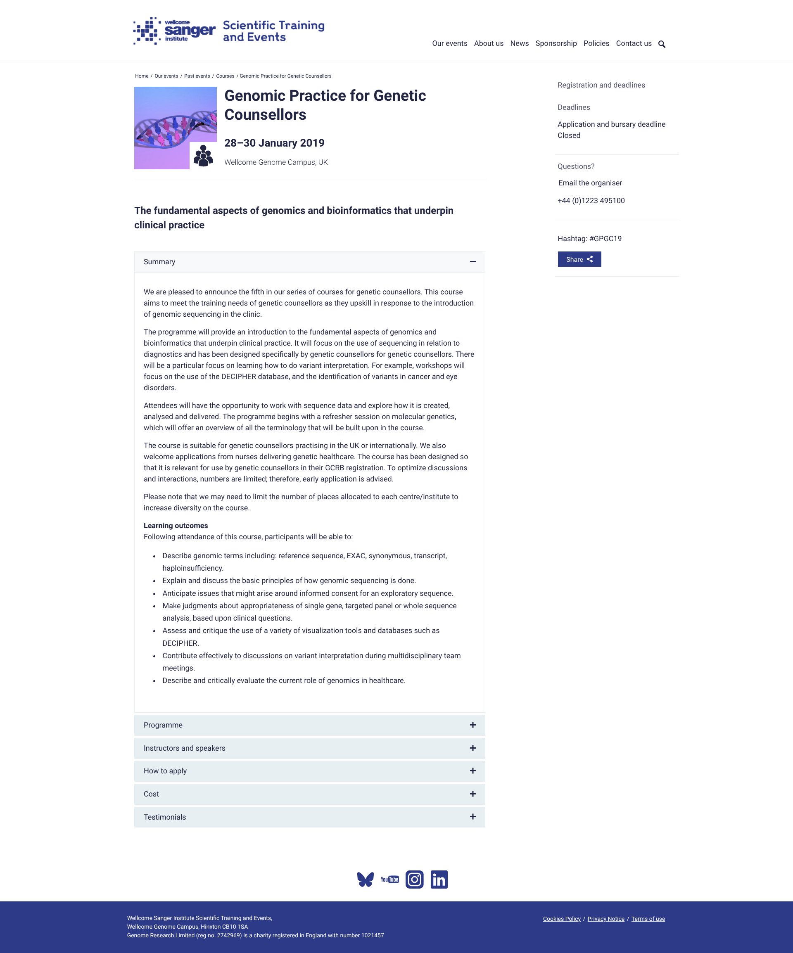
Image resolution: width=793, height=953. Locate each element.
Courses (225, 76)
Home (141, 76)
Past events (197, 76)
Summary (160, 262)
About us (489, 43)
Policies (597, 43)
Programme (163, 725)
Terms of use (648, 919)
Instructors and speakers (185, 748)
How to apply (165, 771)
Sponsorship (556, 43)
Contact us (634, 43)
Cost (151, 794)
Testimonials (165, 817)
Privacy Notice (606, 919)
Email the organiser (590, 183)
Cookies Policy (562, 919)
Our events (450, 43)
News (519, 43)
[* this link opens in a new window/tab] (365, 879)
